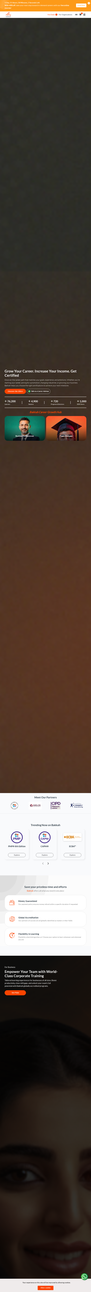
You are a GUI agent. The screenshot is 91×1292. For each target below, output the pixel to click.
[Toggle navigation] (84, 14)
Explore (17, 855)
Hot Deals (51, 15)
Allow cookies (46, 1288)
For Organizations (65, 15)
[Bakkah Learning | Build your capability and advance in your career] (8, 14)
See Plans (15, 993)
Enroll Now (81, 5)
